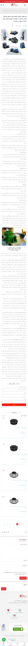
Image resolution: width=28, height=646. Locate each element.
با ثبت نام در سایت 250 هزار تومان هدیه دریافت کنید (14, 1)
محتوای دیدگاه (23, 544)
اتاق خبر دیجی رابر (21, 10)
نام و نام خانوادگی (22, 387)
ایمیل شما (24, 565)
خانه (26, 10)
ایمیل (25, 393)
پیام (25, 399)
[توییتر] (4, 532)
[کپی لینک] (8, 532)
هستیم (10, 602)
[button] (25, 5)
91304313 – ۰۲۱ (18, 601)
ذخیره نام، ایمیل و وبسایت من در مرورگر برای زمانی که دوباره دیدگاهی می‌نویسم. (14, 573)
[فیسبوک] (2, 532)
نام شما (25, 560)
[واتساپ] (6, 532)
